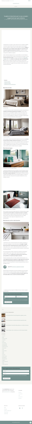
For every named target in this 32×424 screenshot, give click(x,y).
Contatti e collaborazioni (7, 410)
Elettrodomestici (4, 345)
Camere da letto (4, 338)
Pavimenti (3, 354)
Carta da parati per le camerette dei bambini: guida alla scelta (16, 320)
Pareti (3, 353)
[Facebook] (20, 408)
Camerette (3, 340)
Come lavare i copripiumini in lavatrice (18, 266)
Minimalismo (20, 398)
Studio (3, 363)
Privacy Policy (25, 375)
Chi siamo (11, 0)
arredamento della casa (6, 392)
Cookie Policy (6, 413)
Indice (5, 407)
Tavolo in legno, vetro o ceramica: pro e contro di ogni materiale (16, 330)
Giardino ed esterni (5, 346)
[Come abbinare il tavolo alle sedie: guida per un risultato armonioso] (3, 325)
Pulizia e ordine (4, 356)
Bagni (3, 337)
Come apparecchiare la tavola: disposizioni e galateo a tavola (16, 315)
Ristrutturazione (4, 358)
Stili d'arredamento (5, 361)
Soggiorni (3, 360)
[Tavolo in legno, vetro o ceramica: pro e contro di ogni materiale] (3, 330)
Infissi (3, 349)
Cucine (3, 341)
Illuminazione (4, 348)
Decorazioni (4, 342)
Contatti (13, 0)
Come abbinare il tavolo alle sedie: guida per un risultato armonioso (17, 325)
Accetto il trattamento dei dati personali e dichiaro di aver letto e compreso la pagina (15, 375)
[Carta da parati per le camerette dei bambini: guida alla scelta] (3, 320)
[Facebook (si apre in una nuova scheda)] (29, 0)
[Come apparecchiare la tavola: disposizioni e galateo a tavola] (3, 315)
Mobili (3, 352)
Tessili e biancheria (5, 364)
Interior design (4, 350)
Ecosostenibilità (4, 344)
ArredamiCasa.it (16, 3)
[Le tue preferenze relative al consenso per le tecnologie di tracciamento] (30, 422)
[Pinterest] (22, 408)
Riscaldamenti (4, 357)
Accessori (3, 335)
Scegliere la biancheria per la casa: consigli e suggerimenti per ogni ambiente (19, 19)
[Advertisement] (16, 38)
